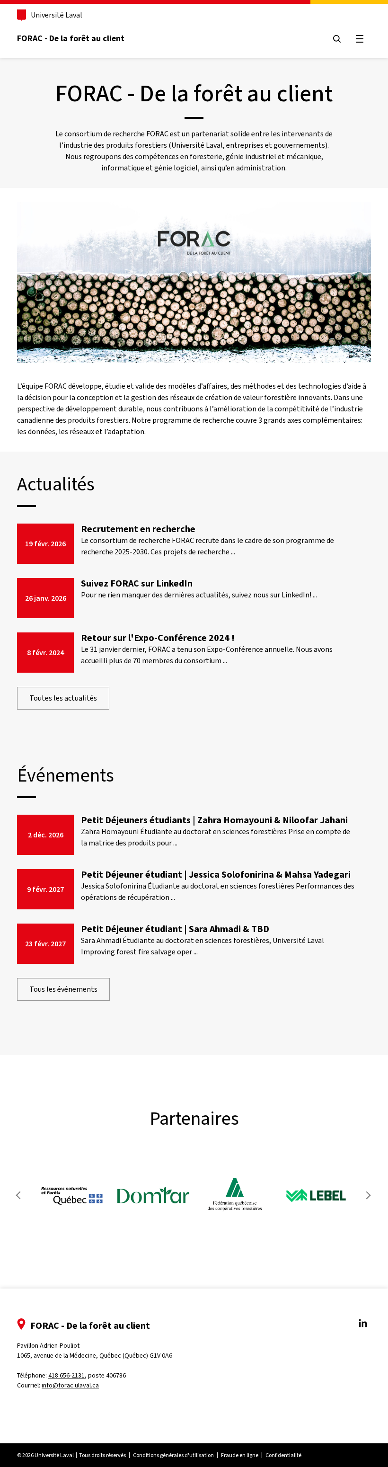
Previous (20, 1195)
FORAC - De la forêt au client (70, 38)
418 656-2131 (66, 1375)
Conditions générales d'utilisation (173, 1455)
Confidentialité (283, 1455)
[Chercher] (337, 38)
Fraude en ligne (239, 1455)
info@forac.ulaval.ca (70, 1385)
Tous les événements (63, 989)
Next (367, 1195)
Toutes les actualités (63, 698)
